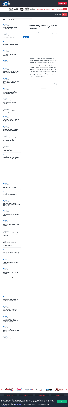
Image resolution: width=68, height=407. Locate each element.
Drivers (31, 14)
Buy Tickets (62, 3)
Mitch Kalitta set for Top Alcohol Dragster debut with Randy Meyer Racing (11, 159)
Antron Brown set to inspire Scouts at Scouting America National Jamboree (9, 244)
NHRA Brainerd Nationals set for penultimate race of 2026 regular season (11, 224)
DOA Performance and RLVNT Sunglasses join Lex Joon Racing (10, 195)
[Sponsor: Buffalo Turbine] (59, 390)
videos (65, 9)
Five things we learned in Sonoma (11, 339)
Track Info (35, 14)
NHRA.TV (53, 9)
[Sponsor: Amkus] (39, 390)
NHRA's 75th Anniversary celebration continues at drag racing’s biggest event (10, 92)
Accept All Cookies (62, 401)
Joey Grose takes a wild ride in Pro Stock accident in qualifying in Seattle (11, 272)
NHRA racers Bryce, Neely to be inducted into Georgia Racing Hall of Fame (11, 330)
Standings (23, 14)
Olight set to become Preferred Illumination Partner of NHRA (10, 130)
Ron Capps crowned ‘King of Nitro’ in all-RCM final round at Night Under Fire (11, 234)
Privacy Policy (18, 404)
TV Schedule (28, 14)
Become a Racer (40, 9)
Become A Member (47, 9)
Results (19, 14)
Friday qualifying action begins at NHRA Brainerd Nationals (11, 36)
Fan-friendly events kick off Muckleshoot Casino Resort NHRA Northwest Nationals (11, 320)
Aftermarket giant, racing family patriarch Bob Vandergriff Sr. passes (11, 72)
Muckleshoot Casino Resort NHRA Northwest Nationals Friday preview (11, 301)
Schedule (16, 14)
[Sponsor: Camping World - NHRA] (29, 390)
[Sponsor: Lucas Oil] (9, 390)
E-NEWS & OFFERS (59, 9)
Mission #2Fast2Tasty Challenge (45, 14)
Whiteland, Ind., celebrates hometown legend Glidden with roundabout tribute (10, 149)
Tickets (64, 14)
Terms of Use (4, 405)
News (10, 14)
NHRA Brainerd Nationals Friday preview (10, 45)
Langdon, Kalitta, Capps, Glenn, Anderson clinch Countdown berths (10, 310)
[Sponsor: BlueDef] (49, 390)
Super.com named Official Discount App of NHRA (9, 111)
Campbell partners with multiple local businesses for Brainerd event (11, 82)
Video (13, 14)
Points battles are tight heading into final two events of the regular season (11, 121)
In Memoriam (6, 63)
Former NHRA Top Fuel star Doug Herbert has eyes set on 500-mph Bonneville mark (11, 254)
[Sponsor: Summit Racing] (19, 390)
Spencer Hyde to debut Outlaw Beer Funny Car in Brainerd (10, 186)
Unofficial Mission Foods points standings (10, 263)
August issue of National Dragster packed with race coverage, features (11, 102)
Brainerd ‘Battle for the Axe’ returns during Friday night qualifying (10, 54)
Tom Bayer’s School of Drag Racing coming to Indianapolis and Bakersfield (11, 204)
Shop (38, 14)
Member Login (58, 14)
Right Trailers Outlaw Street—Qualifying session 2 (10, 28)
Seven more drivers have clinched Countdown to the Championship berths (11, 214)
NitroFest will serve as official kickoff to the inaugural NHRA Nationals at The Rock (10, 139)
